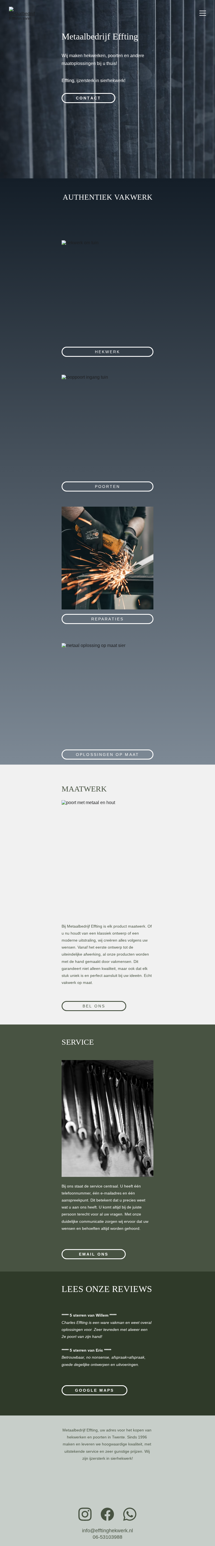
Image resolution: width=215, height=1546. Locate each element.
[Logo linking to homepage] (107, 1492)
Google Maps (94, 1390)
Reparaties (107, 619)
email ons (94, 1254)
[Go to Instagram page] (85, 1514)
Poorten (107, 486)
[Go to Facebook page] (107, 1514)
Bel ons (94, 1006)
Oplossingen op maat (107, 754)
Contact (88, 98)
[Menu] (202, 13)
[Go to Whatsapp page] (129, 1514)
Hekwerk (107, 352)
